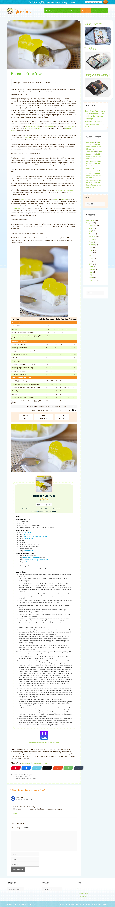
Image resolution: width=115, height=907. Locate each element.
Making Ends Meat (94, 24)
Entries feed (81, 891)
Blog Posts (90, 220)
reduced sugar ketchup (33, 128)
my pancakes (49, 126)
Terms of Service (85, 904)
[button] (41, 499)
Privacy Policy (73, 904)
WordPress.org (82, 896)
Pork (90, 261)
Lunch (91, 250)
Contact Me (63, 904)
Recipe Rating (15, 828)
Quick (91, 264)
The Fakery (90, 49)
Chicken (91, 239)
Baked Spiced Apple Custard (95, 111)
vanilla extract (28, 551)
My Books (96, 11)
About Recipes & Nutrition (100, 904)
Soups (91, 277)
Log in (79, 888)
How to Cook (75, 11)
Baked (15, 775)
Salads (91, 266)
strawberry (17, 208)
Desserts (20, 775)
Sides (90, 272)
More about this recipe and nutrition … (35, 763)
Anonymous (90, 142)
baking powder (29, 538)
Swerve (27, 137)
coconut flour (27, 534)
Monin (56, 199)
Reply (15, 813)
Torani (64, 199)
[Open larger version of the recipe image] (44, 484)
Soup (90, 275)
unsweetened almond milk (31, 558)
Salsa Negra (89, 119)
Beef (90, 231)
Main (90, 253)
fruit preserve (69, 126)
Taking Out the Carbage (97, 75)
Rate (49, 505)
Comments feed (82, 894)
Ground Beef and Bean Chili (21, 777)
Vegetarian (92, 280)
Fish (90, 247)
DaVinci (24, 199)
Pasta (91, 258)
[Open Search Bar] (105, 10)
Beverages (92, 234)
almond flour (28, 532)
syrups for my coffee (33, 126)
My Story (49, 11)
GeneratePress (30, 904)
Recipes (84, 11)
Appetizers (92, 226)
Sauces (91, 269)
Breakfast (92, 236)
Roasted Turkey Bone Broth (94, 121)
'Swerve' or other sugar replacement (35, 536)
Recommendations (61, 11)
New (25, 775)
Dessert (91, 242)
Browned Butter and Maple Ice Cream (24, 778)
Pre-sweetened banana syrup (65, 190)
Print (40, 505)
